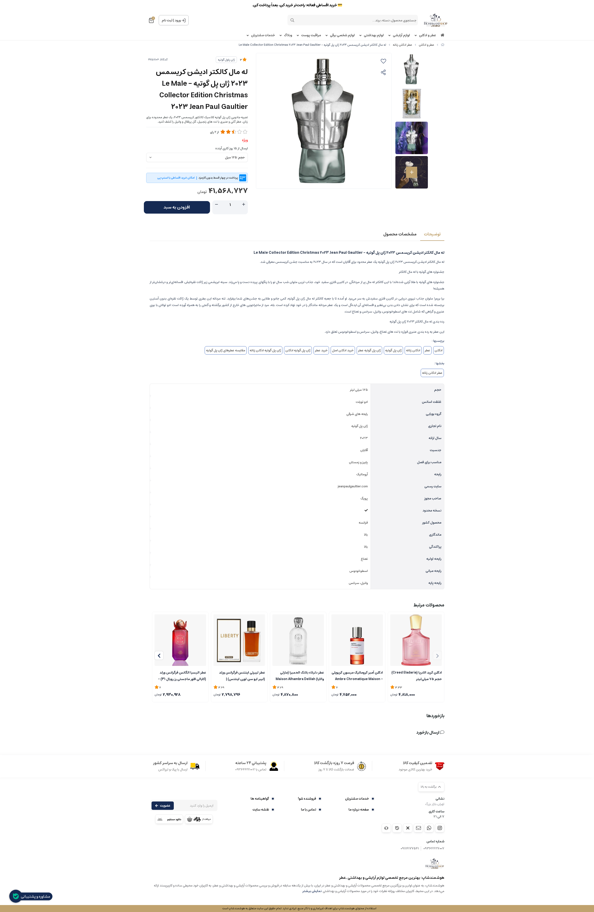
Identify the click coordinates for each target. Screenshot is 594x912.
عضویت (165, 805)
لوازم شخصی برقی (342, 35)
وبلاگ (288, 35)
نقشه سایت (260, 809)
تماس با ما (308, 809)
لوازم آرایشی (401, 35)
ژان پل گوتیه (393, 350)
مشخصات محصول (399, 234)
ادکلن (438, 350)
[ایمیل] (418, 828)
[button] (159, 655)
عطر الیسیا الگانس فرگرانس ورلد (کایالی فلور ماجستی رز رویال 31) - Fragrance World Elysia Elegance (182, 675)
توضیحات (432, 234)
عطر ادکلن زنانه (402, 45)
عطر (427, 350)
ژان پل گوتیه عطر (369, 350)
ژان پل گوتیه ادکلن (297, 350)
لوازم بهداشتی (374, 35)
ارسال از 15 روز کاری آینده (231, 148)
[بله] (397, 828)
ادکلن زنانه (413, 350)
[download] (169, 819)
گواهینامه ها (260, 798)
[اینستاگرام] (439, 828)
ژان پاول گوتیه (226, 59)
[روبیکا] (386, 828)
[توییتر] (407, 828)
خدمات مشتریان (263, 35)
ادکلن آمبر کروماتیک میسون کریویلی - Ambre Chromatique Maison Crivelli (357, 675)
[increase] (243, 204)
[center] (292, 20)
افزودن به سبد (177, 207)
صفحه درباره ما (359, 809)
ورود (178, 20)
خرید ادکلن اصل (343, 350)
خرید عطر (321, 350)
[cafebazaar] (199, 819)
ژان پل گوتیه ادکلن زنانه (265, 350)
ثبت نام (167, 20)
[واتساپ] (429, 828)
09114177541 (410, 848)
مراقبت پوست (311, 35)
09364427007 (433, 848)
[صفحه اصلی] (442, 45)
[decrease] (216, 204)
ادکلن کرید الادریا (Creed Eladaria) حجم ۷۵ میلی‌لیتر (416, 675)
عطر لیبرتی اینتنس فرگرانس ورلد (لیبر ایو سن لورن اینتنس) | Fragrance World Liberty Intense (242, 675)
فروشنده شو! (307, 798)
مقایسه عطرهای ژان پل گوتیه (225, 350)
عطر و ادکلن (427, 35)
